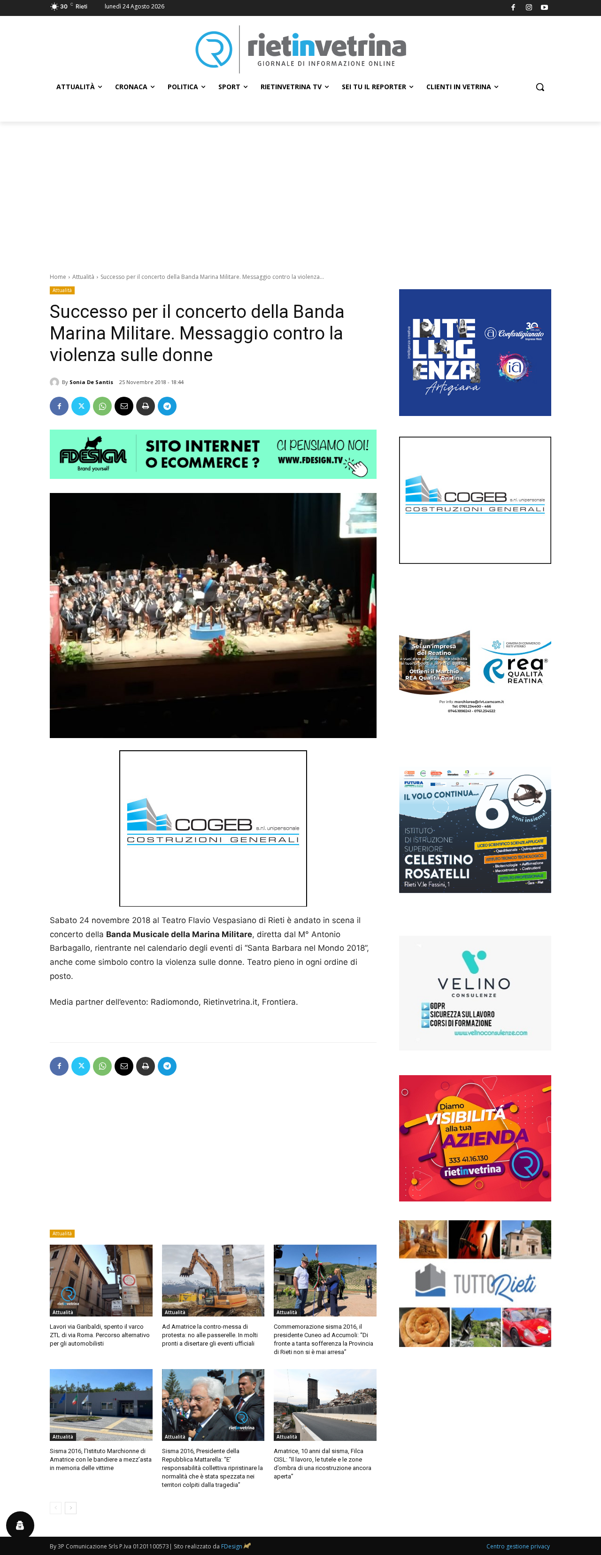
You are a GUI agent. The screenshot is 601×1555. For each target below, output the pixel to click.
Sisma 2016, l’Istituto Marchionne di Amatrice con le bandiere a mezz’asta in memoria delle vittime (101, 1459)
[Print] (145, 406)
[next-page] (71, 1508)
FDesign (231, 1546)
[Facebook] (513, 8)
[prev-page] (56, 1508)
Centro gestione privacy (518, 1546)
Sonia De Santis (91, 381)
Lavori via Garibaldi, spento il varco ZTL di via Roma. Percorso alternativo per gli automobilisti (100, 1335)
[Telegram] (167, 406)
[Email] (124, 406)
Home (58, 277)
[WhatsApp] (102, 406)
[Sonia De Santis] (56, 382)
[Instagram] (529, 8)
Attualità (83, 277)
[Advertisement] (300, 192)
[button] (540, 87)
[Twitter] (80, 406)
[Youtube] (545, 8)
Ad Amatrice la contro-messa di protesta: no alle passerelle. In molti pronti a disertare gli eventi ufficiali (210, 1335)
